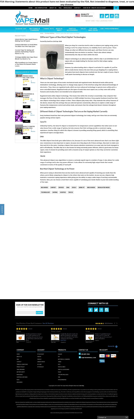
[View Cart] (116, 8)
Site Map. (81, 385)
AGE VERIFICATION (41, 8)
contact (77, 8)
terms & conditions (22, 364)
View (26, 88)
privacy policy (21, 367)
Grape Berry (27, 112)
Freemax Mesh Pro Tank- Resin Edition (28, 77)
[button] (115, 323)
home (18, 354)
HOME (31, 8)
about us (52, 8)
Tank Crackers (21, 369)
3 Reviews (33, 130)
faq (60, 8)
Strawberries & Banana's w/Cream (28, 95)
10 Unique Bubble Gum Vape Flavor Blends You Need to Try (26, 58)
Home (41, 33)
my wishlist (40, 367)
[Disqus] (79, 219)
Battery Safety (21, 372)
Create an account (98, 8)
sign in (39, 356)
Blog (18, 379)
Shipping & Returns (22, 377)
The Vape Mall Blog (49, 33)
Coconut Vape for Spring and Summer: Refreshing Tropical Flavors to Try (24, 51)
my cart (39, 364)
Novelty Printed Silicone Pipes (29, 127)
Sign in (85, 8)
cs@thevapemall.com (88, 357)
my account (40, 354)
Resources (19, 382)
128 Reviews (32, 99)
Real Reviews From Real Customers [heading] (29, 323)
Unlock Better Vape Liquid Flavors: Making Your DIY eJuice (26, 40)
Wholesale (20, 374)
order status (41, 361)
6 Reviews (33, 81)
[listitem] (30, 336)
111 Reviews (32, 114)
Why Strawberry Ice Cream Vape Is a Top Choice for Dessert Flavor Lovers (26, 64)
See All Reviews (48, 323)
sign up (39, 359)
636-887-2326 (85, 354)
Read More (63, 340)
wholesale (68, 8)
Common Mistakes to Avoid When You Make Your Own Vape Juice (26, 45)
